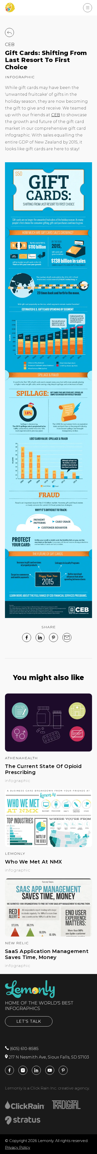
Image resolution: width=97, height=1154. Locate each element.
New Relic (17, 943)
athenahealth (21, 758)
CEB (9, 44)
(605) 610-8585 (24, 1048)
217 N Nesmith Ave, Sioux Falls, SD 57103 (48, 1057)
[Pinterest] (53, 637)
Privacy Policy (17, 1147)
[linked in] (40, 637)
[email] (66, 637)
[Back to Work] (9, 32)
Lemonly (15, 853)
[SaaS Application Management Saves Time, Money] (48, 935)
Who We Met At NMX (33, 862)
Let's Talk (28, 1021)
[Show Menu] (87, 7)
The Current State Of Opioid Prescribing (43, 769)
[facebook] (26, 637)
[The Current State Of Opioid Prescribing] (48, 750)
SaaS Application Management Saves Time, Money (47, 954)
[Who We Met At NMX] (48, 845)
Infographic (20, 77)
